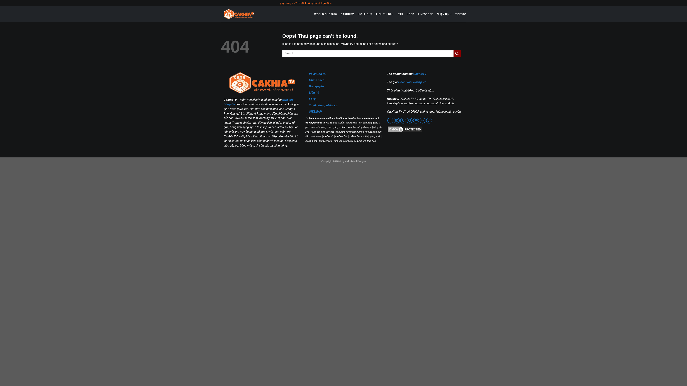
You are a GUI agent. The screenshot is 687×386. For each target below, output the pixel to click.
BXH (400, 14)
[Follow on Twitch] (429, 120)
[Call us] (403, 120)
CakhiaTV (347, 14)
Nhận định (444, 14)
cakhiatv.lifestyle (355, 161)
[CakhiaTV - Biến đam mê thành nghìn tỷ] (239, 14)
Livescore (425, 14)
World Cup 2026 (325, 14)
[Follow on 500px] (423, 120)
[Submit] (457, 53)
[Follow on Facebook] (390, 120)
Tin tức (460, 14)
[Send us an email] (397, 120)
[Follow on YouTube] (416, 120)
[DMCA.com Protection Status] (405, 129)
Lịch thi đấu (384, 14)
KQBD (410, 14)
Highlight (365, 14)
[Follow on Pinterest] (410, 120)
